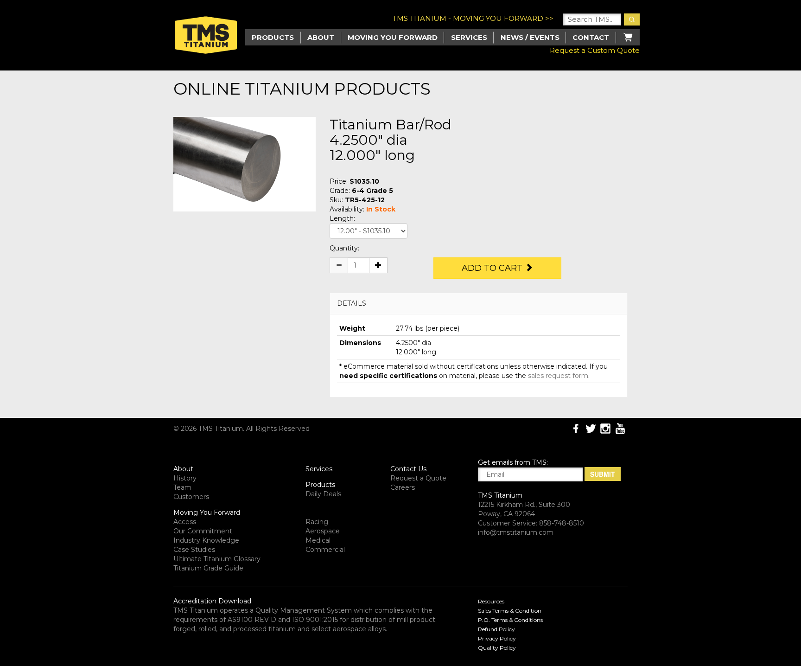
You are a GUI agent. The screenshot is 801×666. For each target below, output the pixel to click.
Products (320, 484)
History (185, 478)
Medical (318, 540)
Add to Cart (493, 268)
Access (184, 522)
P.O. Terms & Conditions (510, 619)
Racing (316, 522)
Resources (491, 601)
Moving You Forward (206, 512)
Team (182, 487)
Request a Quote (418, 478)
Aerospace (322, 531)
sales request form (558, 375)
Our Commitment (202, 531)
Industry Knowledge (206, 540)
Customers (191, 497)
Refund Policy (496, 629)
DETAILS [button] (351, 303)
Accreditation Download (212, 601)
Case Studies (194, 549)
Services (469, 37)
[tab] (478, 303)
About (320, 37)
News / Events (530, 37)
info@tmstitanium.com (515, 532)
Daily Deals (323, 494)
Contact (590, 37)
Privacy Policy (497, 638)
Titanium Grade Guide (208, 568)
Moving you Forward (393, 37)
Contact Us (408, 469)
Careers (402, 487)
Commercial (325, 549)
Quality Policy (497, 647)
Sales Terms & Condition (509, 610)
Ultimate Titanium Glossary (217, 559)
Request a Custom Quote (595, 50)
